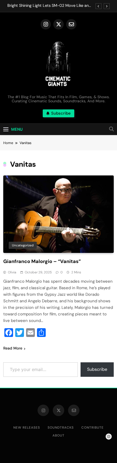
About (58, 435)
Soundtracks (61, 427)
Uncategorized (22, 245)
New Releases (26, 427)
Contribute (92, 427)
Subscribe (97, 369)
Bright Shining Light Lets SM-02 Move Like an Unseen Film (48, 6)
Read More (12, 348)
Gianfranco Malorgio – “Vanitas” (42, 261)
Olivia (12, 272)
